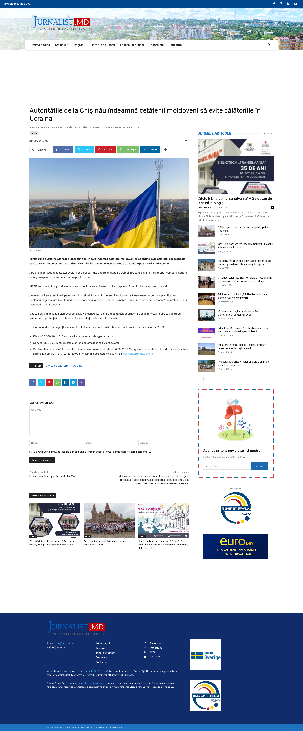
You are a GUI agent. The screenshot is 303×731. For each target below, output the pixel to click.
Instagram (156, 647)
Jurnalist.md (204, 207)
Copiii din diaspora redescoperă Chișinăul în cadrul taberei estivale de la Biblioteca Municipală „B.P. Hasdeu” (163, 544)
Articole (41, 127)
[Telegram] (73, 382)
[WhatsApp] (57, 382)
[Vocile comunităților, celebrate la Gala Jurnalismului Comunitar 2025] (206, 315)
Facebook (155, 643)
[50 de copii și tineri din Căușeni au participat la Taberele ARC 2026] (109, 520)
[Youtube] (295, 4)
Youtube (155, 656)
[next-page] (205, 379)
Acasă (32, 127)
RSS (152, 652)
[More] (165, 149)
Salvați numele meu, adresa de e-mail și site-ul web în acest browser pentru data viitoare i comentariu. (92, 451)
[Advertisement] (151, 76)
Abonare (259, 466)
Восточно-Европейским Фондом (91, 683)
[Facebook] (274, 4)
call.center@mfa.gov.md (138, 353)
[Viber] (81, 382)
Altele (50, 127)
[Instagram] (281, 4)
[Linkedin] (65, 382)
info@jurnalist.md (65, 643)
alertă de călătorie (57, 365)
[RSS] (288, 4)
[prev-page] (200, 379)
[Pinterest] (49, 382)
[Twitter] (41, 382)
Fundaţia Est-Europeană (96, 671)
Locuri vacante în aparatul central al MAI (52, 476)
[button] (268, 45)
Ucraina (77, 365)
